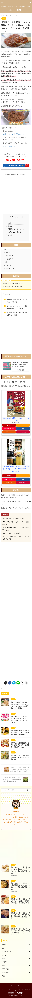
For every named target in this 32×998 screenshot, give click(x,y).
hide (20, 217)
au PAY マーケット (9, 432)
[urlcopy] (26, 683)
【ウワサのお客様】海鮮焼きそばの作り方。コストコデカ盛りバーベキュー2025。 (20, 732)
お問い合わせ (13, 986)
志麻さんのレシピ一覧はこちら (13, 134)
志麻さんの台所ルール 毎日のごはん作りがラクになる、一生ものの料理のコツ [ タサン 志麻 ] (15, 468)
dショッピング (22, 432)
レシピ (4, 689)
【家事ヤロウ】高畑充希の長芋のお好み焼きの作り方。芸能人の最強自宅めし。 (20, 745)
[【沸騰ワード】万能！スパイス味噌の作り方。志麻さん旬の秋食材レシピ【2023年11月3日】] (14, 683)
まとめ (10, 235)
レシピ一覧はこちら (9, 146)
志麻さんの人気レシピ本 (16, 232)
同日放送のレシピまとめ (16, 229)
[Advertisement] (16, 196)
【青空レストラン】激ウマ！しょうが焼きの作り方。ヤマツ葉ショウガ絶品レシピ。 (20, 931)
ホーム (6, 986)
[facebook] (9, 683)
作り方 (10, 226)
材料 (9, 223)
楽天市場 (9, 425)
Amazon (23, 425)
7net (23, 428)
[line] (18, 683)
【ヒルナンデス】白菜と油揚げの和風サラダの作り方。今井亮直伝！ (20, 757)
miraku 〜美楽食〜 (16, 10)
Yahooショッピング (9, 428)
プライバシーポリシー (22, 986)
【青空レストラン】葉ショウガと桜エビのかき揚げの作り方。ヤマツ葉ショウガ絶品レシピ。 (20, 901)
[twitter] (5, 683)
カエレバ (18, 422)
